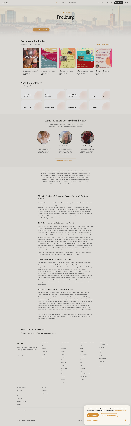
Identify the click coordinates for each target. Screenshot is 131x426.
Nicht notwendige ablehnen (109, 415)
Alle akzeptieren (92, 415)
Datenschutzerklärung (120, 410)
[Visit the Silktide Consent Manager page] (125, 420)
